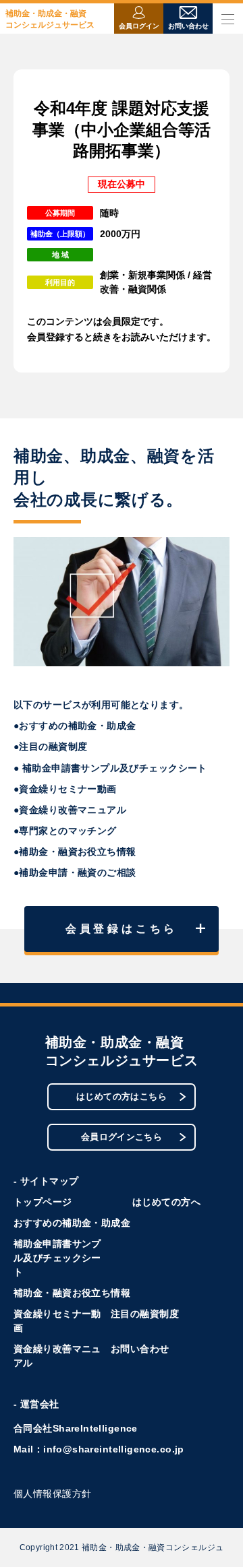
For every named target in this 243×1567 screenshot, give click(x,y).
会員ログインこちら (122, 1137)
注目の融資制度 (145, 1313)
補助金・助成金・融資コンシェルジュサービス (49, 19)
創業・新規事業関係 (142, 274)
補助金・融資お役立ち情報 (72, 1292)
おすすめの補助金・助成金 (72, 1222)
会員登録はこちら (121, 928)
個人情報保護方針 (52, 1493)
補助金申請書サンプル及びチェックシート (57, 1257)
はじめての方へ (166, 1201)
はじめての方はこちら (121, 1096)
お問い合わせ (140, 1348)
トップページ (43, 1201)
